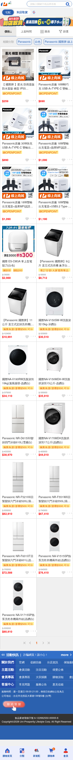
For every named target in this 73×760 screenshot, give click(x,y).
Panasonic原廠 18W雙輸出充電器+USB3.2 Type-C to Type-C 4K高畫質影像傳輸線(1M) (54, 204)
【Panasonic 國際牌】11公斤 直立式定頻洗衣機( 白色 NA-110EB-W (17, 322)
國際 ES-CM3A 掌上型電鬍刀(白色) (17, 263)
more (65, 654)
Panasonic (24, 41)
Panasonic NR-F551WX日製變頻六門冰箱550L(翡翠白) (54, 499)
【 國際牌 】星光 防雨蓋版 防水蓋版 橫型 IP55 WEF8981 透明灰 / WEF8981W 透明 (18, 86)
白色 (37, 41)
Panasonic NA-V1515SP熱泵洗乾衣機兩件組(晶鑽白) (55, 558)
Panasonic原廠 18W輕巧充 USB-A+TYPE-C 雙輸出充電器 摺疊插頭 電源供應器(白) (55, 86)
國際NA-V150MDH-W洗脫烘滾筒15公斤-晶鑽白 (54, 381)
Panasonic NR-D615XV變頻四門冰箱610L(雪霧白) (17, 440)
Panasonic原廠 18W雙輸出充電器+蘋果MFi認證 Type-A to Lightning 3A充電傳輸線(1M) (54, 145)
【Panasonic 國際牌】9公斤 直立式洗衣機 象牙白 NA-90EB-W (54, 263)
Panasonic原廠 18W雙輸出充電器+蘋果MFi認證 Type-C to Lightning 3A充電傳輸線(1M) (17, 204)
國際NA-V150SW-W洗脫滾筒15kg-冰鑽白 (55, 322)
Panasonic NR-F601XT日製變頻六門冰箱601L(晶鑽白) (18, 558)
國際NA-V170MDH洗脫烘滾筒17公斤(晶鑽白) (54, 440)
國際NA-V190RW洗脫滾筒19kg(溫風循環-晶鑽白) (18, 381)
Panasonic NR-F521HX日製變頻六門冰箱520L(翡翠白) (18, 499)
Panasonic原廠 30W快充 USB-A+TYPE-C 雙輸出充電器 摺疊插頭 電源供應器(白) (18, 145)
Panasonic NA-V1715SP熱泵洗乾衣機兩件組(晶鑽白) (18, 617)
